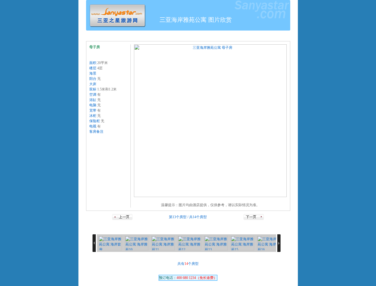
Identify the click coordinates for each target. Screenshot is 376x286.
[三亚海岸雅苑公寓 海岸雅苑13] (216, 243)
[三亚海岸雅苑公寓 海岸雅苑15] (242, 243)
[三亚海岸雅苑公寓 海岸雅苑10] (136, 243)
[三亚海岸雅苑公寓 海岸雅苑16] (269, 243)
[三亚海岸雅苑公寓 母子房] (210, 120)
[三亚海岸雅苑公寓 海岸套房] (110, 243)
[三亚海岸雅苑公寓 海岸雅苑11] (163, 243)
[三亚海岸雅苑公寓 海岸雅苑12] (189, 243)
